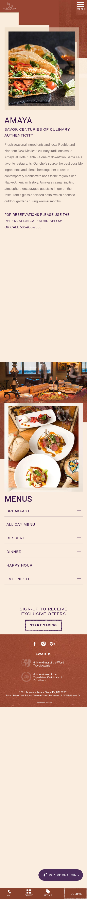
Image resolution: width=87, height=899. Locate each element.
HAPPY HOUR (19, 565)
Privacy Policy (12, 695)
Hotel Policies (25, 695)
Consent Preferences (50, 695)
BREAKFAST (18, 511)
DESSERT (15, 538)
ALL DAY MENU (20, 524)
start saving (43, 625)
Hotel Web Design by (44, 702)
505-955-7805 (30, 227)
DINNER (14, 552)
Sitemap (36, 695)
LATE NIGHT (18, 579)
